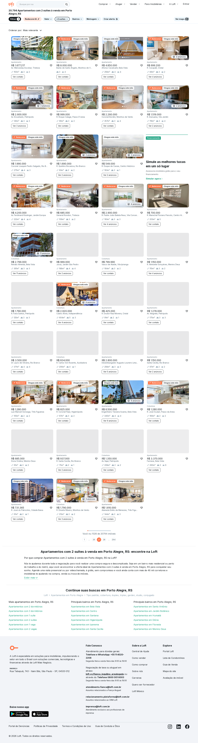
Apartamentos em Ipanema (85, 624)
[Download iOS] (40, 714)
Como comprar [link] (140, 664)
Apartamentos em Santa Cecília (87, 629)
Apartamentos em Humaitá (147, 615)
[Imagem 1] (32, 57)
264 (113, 539)
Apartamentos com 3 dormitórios (25, 611)
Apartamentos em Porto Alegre (67, 595)
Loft (46, 595)
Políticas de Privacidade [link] (46, 726)
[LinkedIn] (178, 727)
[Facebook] (187, 727)
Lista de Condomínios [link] (174, 658)
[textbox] (43, 4)
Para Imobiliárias (153, 4)
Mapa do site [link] (169, 671)
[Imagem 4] (128, 57)
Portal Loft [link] (168, 651)
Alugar (118, 4)
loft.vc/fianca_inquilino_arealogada (105, 674)
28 (104, 539)
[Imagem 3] (126, 57)
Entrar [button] (186, 4)
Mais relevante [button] (30, 30)
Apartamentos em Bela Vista (85, 606)
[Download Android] (19, 714)
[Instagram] (170, 727)
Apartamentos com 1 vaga (22, 624)
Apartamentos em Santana (84, 615)
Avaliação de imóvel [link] (173, 677)
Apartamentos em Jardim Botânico (151, 611)
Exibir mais (29, 577)
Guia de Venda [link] (170, 664)
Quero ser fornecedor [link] (143, 684)
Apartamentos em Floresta (147, 624)
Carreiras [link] (136, 677)
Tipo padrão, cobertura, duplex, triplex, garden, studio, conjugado (120, 595)
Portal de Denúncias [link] (19, 726)
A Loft (172, 4)
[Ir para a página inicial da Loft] (12, 4)
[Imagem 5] (39, 57)
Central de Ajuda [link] (140, 651)
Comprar (103, 4)
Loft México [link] (138, 691)
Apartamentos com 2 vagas (23, 629)
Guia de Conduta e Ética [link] (107, 726)
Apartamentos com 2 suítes (23, 620)
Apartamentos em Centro (84, 611)
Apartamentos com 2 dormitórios (25, 606)
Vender (133, 4)
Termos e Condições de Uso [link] (76, 726)
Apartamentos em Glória (146, 620)
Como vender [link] (139, 658)
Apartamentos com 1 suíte (22, 615)
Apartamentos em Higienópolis (86, 620)
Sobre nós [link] (137, 671)
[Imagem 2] (79, 57)
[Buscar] (66, 4)
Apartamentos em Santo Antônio (150, 606)
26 (94, 539)
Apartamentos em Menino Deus (149, 629)
